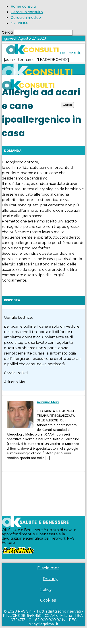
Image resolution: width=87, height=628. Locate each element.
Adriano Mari (48, 402)
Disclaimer (48, 568)
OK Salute (19, 23)
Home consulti (23, 6)
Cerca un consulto (27, 12)
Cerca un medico (26, 17)
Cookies (48, 600)
